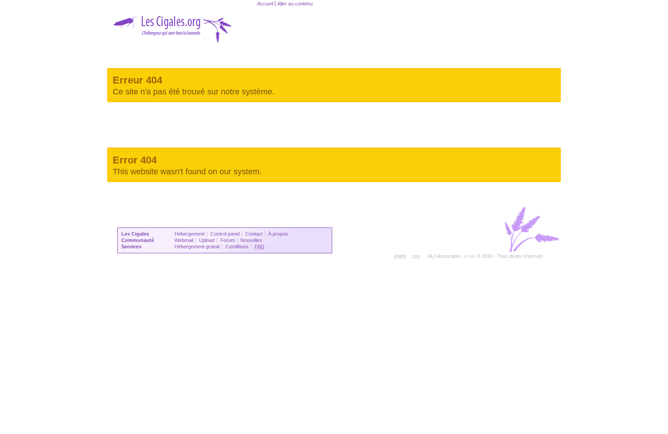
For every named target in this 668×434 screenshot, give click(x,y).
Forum (227, 240)
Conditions (237, 246)
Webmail (183, 240)
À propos (278, 234)
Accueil (265, 3)
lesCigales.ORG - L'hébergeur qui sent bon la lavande (207, 27)
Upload (206, 240)
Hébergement (189, 234)
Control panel (224, 234)
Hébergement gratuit (196, 246)
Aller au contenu (295, 3)
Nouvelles (251, 240)
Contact (254, 234)
